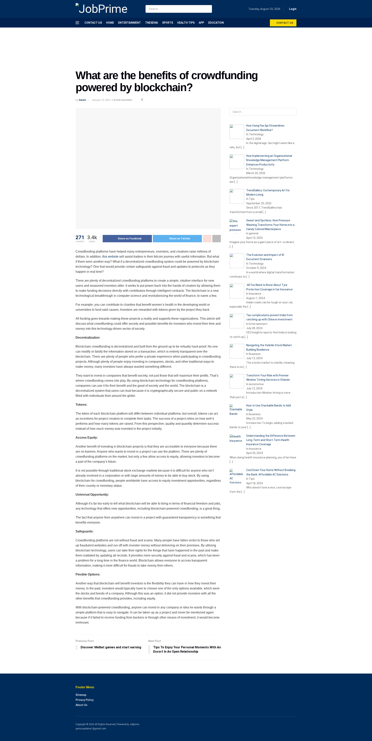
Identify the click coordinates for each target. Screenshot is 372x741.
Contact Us (93, 22)
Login (292, 8)
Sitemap (81, 694)
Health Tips (186, 22)
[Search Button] (208, 9)
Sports (167, 22)
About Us (81, 704)
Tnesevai (151, 22)
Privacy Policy (85, 699)
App (201, 22)
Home (110, 22)
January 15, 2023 (101, 99)
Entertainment (129, 22)
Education (216, 22)
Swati (82, 99)
